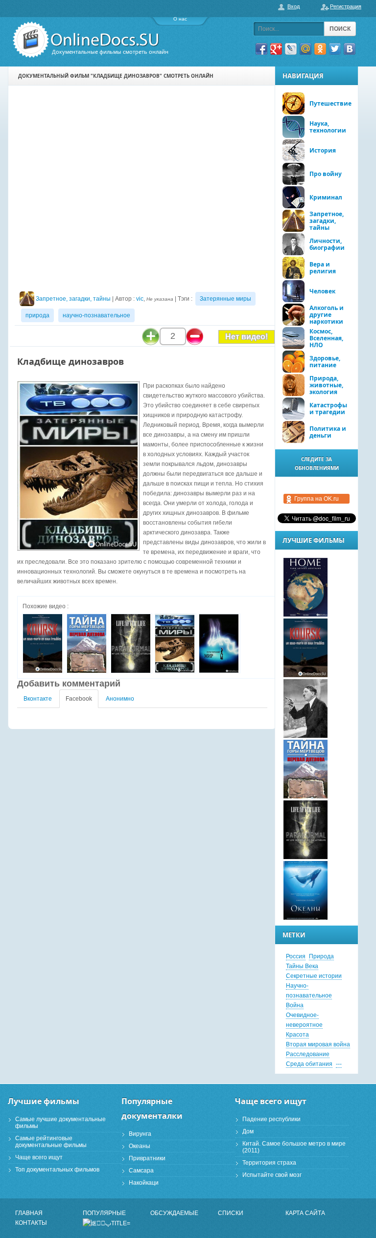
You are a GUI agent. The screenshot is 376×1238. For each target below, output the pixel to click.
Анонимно (120, 698)
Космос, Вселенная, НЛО (326, 338)
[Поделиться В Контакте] (349, 49)
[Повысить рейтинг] (151, 336)
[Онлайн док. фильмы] (87, 40)
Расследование (307, 1054)
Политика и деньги (327, 432)
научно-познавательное (96, 315)
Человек (322, 291)
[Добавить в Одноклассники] (320, 49)
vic (139, 298)
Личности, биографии (327, 244)
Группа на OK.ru (316, 498)
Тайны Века (302, 966)
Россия (296, 956)
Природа (321, 956)
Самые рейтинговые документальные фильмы (51, 1142)
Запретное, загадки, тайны (73, 298)
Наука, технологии (327, 126)
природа (37, 315)
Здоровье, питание (324, 361)
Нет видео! (246, 336)
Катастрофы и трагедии (328, 408)
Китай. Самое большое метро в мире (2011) (294, 1147)
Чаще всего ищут (39, 1157)
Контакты (31, 1222)
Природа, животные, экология (326, 385)
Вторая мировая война (318, 1044)
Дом (248, 1131)
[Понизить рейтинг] (195, 336)
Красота (297, 1034)
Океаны (139, 1146)
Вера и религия (322, 267)
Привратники (147, 1158)
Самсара (141, 1170)
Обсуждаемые (174, 1213)
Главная (29, 1213)
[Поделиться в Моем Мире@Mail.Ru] (305, 49)
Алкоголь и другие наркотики (326, 315)
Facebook (79, 698)
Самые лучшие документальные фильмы (60, 1122)
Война (295, 1005)
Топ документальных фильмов (57, 1169)
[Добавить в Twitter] (335, 49)
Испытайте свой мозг (272, 1175)
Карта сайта (305, 1213)
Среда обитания (309, 1064)
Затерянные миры (225, 298)
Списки (230, 1213)
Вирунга (140, 1133)
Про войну (325, 174)
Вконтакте (38, 698)
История (322, 150)
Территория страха (269, 1162)
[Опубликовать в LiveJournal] (291, 49)
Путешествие (330, 103)
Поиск (340, 28)
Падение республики (271, 1119)
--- (339, 1064)
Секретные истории (314, 976)
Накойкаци (144, 1182)
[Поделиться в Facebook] (261, 49)
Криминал (325, 197)
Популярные (104, 1213)
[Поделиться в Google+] (276, 49)
